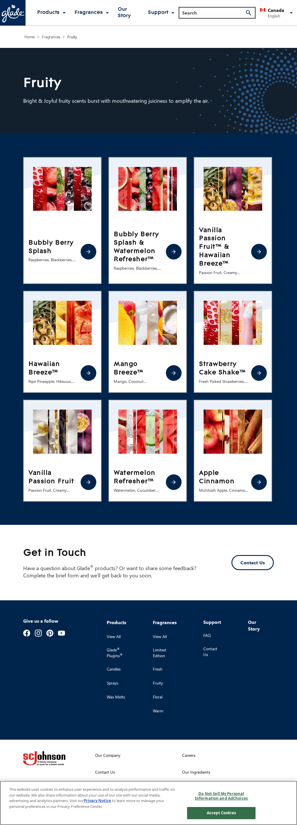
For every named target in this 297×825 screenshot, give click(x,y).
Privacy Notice (97, 800)
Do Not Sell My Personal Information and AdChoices (221, 796)
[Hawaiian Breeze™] (88, 373)
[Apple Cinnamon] (259, 482)
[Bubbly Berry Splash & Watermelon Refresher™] (174, 252)
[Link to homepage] (13, 13)
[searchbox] (213, 13)
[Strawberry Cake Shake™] (259, 373)
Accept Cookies (221, 812)
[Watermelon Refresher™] (174, 482)
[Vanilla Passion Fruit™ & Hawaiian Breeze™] (259, 252)
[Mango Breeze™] (174, 373)
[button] (277, 12)
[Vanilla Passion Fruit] (88, 482)
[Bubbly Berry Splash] (88, 252)
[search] (248, 12)
